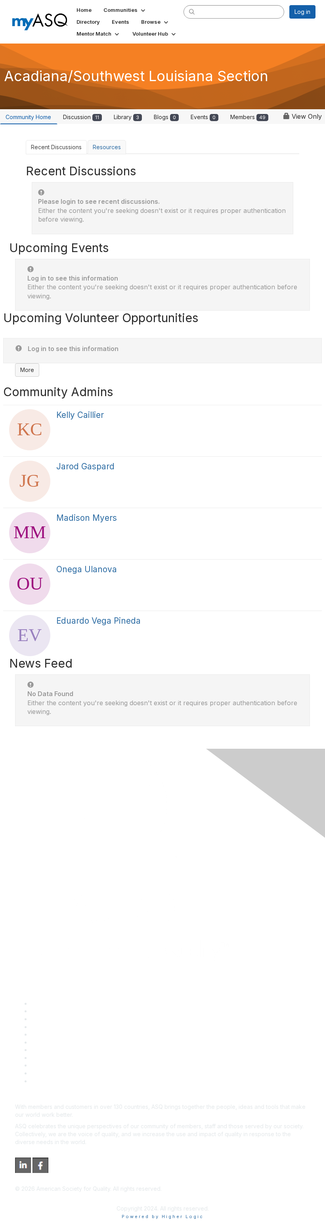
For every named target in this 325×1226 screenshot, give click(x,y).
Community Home (28, 117)
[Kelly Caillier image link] (29, 429)
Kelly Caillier (80, 415)
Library (126, 117)
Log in (302, 11)
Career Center (50, 1018)
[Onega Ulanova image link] (29, 584)
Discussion (81, 117)
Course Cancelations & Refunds (72, 1057)
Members (248, 117)
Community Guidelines (59, 1034)
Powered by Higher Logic (163, 1216)
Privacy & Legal (51, 1011)
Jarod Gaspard (85, 466)
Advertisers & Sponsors (61, 1065)
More (27, 369)
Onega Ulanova (86, 569)
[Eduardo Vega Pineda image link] (29, 635)
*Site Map (44, 1073)
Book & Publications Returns (67, 1042)
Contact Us (45, 1049)
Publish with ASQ (53, 1026)
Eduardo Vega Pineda (98, 621)
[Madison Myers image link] (29, 532)
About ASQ (45, 1003)
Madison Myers (86, 518)
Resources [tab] (107, 147)
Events (203, 117)
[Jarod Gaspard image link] (29, 481)
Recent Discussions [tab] (56, 147)
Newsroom (45, 1081)
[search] (192, 11)
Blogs (165, 117)
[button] (125, 10)
